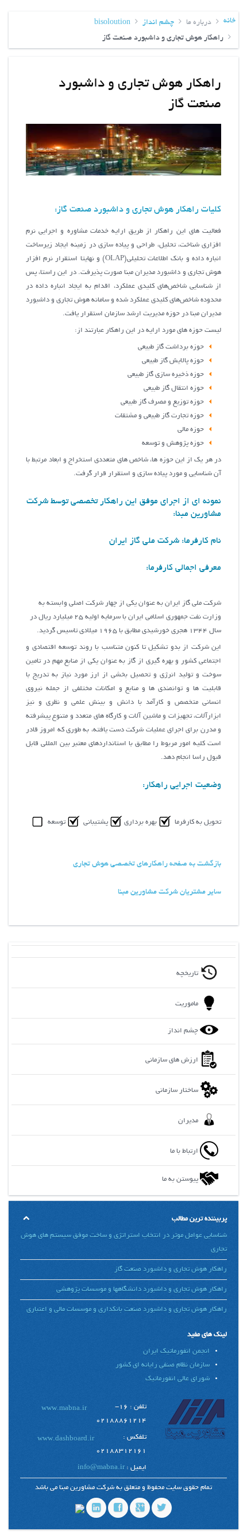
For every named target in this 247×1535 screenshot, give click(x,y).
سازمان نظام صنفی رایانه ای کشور (162, 1365)
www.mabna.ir (64, 1408)
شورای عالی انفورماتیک (177, 1379)
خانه (229, 21)
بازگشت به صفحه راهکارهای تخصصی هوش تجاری (147, 864)
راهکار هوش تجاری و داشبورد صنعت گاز (170, 1269)
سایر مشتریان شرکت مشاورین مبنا (169, 892)
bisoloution (112, 23)
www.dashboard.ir (65, 1439)
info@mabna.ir (101, 1467)
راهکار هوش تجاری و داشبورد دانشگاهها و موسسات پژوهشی (141, 1289)
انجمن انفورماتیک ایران (176, 1351)
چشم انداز (158, 23)
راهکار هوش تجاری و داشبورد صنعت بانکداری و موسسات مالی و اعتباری (126, 1309)
